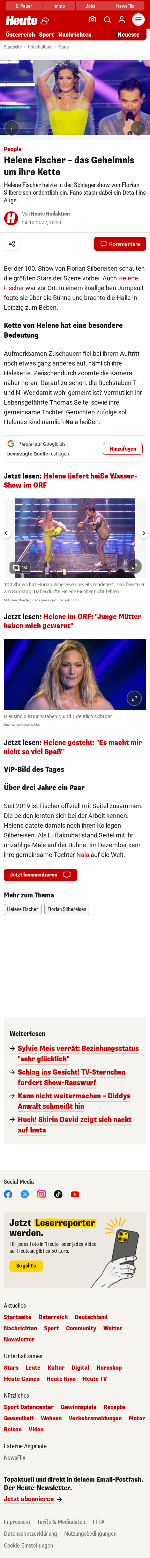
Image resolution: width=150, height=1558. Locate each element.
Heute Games (21, 1379)
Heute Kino (61, 1379)
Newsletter (19, 1339)
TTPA (98, 1522)
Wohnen (51, 1418)
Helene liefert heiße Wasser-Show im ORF (70, 481)
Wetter (112, 1328)
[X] (25, 1194)
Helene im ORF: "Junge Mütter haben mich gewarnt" (72, 621)
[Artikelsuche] (107, 19)
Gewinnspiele (79, 1407)
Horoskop (109, 1367)
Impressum (17, 1522)
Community (81, 1328)
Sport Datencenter (29, 1407)
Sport (46, 34)
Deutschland (91, 1317)
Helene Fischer (22, 909)
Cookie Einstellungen (28, 1545)
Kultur (56, 1367)
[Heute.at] (22, 20)
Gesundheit (19, 1418)
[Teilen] (12, 244)
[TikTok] (58, 1194)
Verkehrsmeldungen (95, 1418)
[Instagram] (41, 1194)
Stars (64, 47)
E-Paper (24, 6)
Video (36, 1429)
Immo (59, 6)
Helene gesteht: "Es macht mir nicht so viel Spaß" (73, 747)
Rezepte (114, 1407)
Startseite (13, 47)
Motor (137, 1418)
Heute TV (95, 1379)
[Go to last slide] (6, 533)
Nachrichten (20, 1328)
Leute (32, 1367)
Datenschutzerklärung (30, 1533)
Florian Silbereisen (66, 909)
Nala (82, 854)
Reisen (13, 1429)
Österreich (20, 34)
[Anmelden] (122, 19)
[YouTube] (75, 1194)
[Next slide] (143, 533)
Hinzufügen (123, 449)
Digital (80, 1367)
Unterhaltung (40, 47)
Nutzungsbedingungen (90, 1533)
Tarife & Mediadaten (61, 1522)
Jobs (90, 6)
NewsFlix (125, 6)
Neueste (129, 34)
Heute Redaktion (50, 214)
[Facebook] (8, 1194)
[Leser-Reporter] (92, 19)
